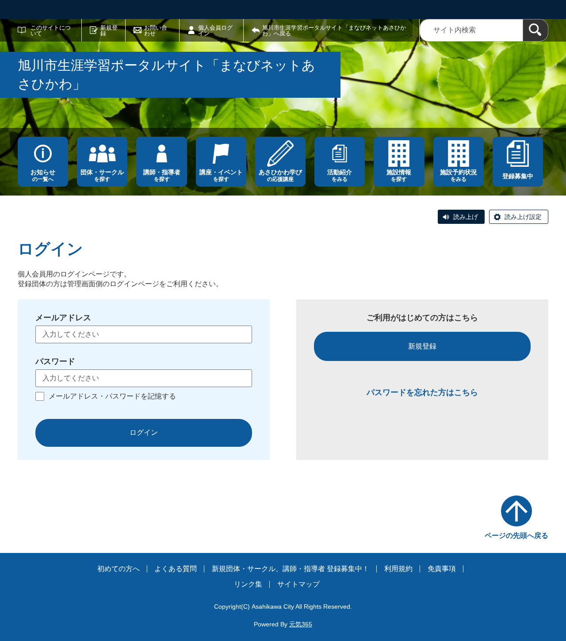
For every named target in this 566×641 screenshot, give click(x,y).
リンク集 (248, 584)
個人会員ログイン (215, 30)
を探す (102, 175)
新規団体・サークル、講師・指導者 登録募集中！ (290, 568)
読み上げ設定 (523, 216)
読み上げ (465, 216)
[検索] (535, 30)
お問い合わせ (155, 30)
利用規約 (398, 568)
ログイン (144, 432)
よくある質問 (175, 568)
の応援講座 (280, 175)
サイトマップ (298, 584)
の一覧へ (43, 175)
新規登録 (109, 30)
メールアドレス (63, 317)
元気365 (300, 624)
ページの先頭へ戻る (516, 535)
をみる (339, 175)
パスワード (55, 361)
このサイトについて (51, 30)
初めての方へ (118, 568)
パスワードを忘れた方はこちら (422, 392)
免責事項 (442, 568)
